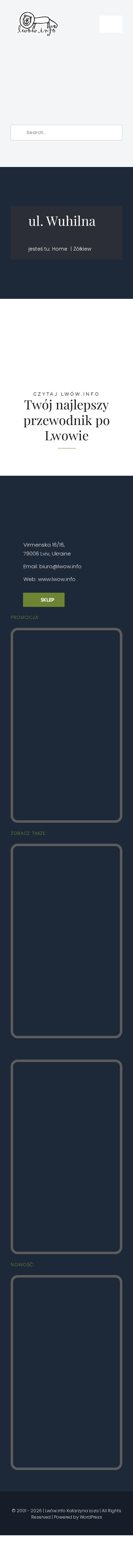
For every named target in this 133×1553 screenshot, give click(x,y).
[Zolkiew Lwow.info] (66, 1280)
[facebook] (25, 1500)
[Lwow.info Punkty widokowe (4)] (66, 849)
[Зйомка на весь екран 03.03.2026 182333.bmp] (67, 53)
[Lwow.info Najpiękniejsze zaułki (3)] (66, 1065)
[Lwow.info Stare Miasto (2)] (66, 633)
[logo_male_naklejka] (37, 8)
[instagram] (37, 1500)
